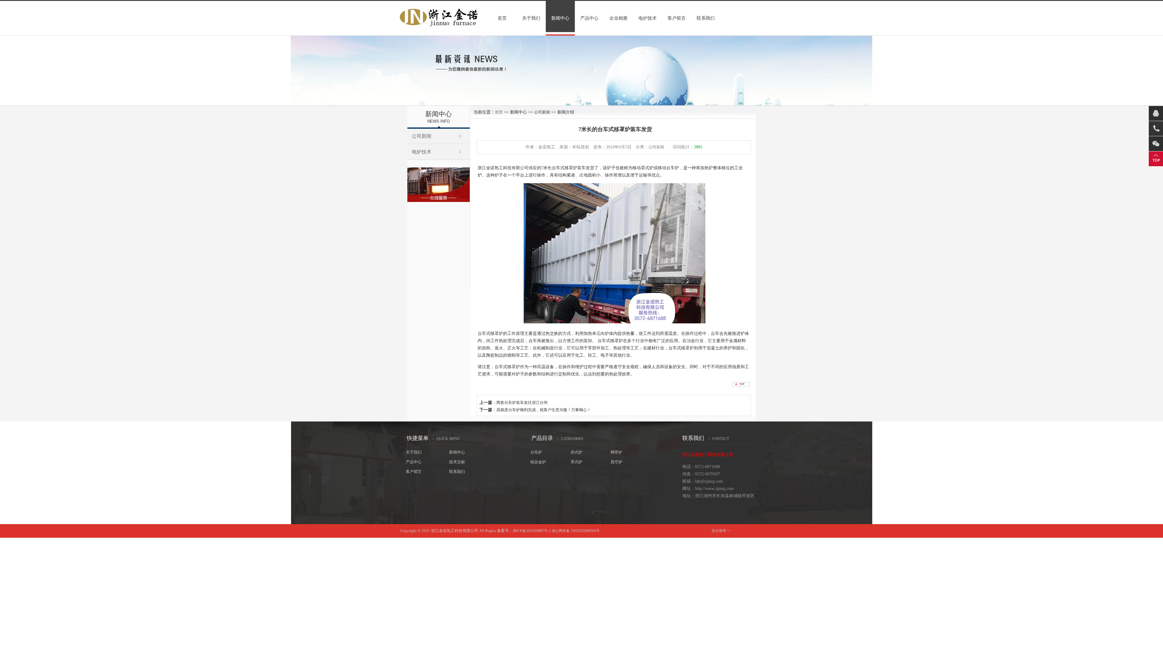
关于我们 (531, 18)
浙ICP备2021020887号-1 (532, 531)
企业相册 (618, 18)
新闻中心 (560, 18)
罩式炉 (576, 462)
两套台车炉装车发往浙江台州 (522, 402)
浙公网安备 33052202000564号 (576, 531)
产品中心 (589, 18)
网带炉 (616, 452)
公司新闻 (421, 136)
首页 (502, 18)
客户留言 (677, 18)
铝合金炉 (538, 462)
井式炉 (576, 452)
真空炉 (616, 462)
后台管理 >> (721, 531)
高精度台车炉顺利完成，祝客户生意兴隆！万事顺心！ (543, 410)
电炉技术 (647, 18)
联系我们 (706, 18)
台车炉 (536, 452)
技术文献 (457, 462)
